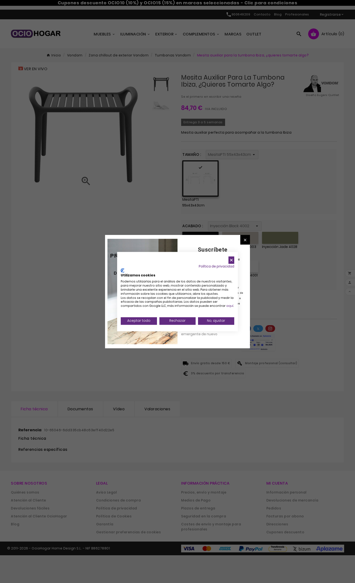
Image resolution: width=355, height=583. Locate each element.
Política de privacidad (216, 266)
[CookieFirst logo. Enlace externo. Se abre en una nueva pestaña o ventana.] (122, 270)
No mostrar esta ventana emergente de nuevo (202, 331)
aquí (229, 306)
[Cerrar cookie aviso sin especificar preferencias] (231, 260)
